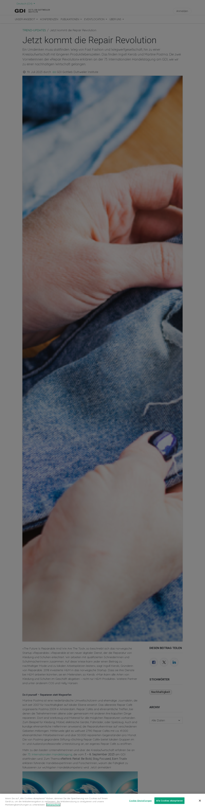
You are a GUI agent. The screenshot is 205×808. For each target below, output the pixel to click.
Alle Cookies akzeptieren (169, 800)
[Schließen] (199, 800)
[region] (102, 801)
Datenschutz (53, 804)
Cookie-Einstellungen (140, 800)
